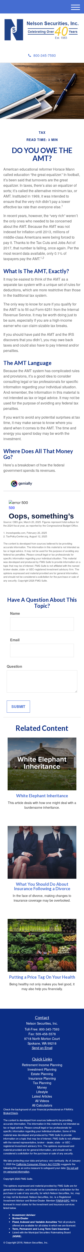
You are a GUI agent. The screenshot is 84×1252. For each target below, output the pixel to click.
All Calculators (42, 1105)
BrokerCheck (10, 1113)
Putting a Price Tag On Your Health (42, 977)
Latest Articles (42, 1096)
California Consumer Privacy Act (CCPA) (38, 1164)
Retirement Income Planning (42, 1065)
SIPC (66, 1200)
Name (15, 613)
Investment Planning (42, 1069)
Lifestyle (42, 1091)
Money (42, 1087)
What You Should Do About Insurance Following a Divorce (42, 886)
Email (14, 639)
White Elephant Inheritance (42, 795)
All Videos (42, 1100)
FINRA (59, 1200)
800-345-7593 (44, 55)
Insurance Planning (42, 1078)
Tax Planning (42, 1083)
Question (14, 666)
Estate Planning (42, 1074)
